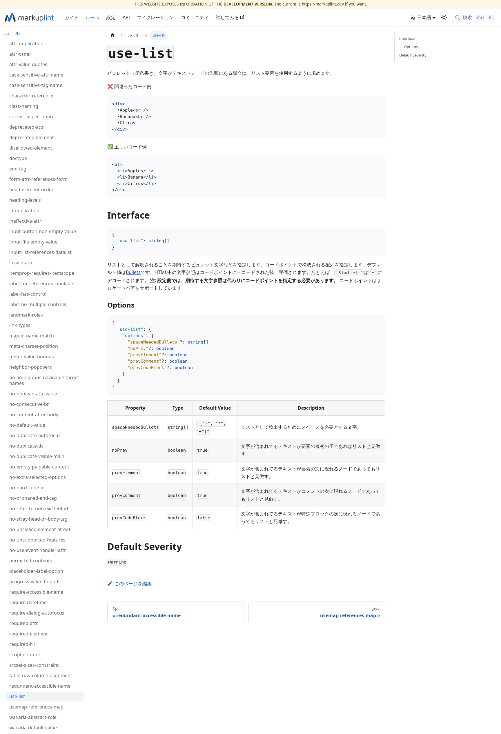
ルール (92, 17)
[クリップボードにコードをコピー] (378, 103)
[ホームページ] (112, 35)
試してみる (227, 17)
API (126, 17)
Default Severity (412, 55)
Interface (407, 38)
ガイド (72, 17)
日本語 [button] (424, 17)
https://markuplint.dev (323, 4)
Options (411, 46)
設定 (111, 17)
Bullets (133, 272)
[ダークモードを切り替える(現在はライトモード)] (444, 17)
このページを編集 (133, 583)
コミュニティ (195, 17)
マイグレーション (155, 17)
